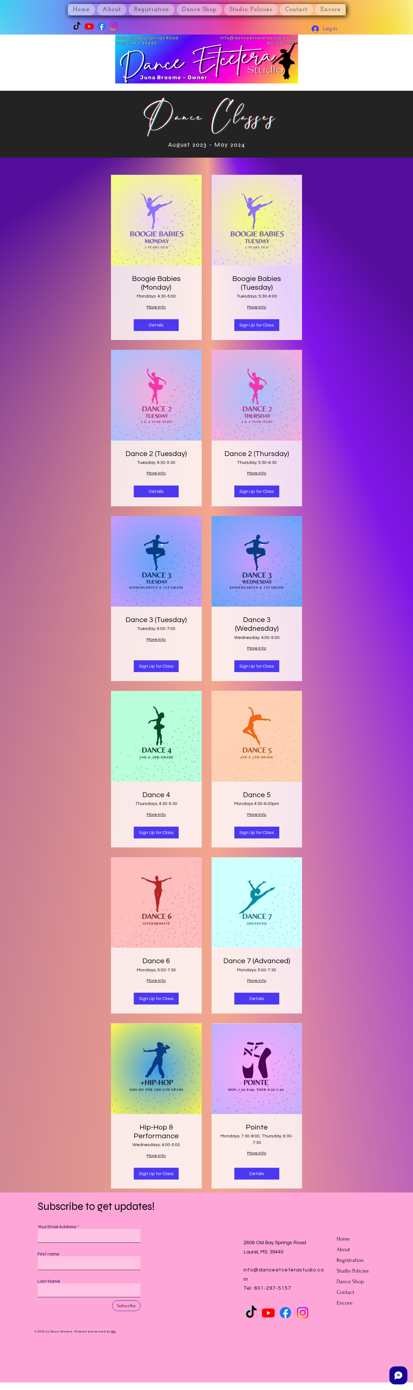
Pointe (257, 1127)
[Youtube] (89, 26)
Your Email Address (57, 1227)
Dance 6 (156, 961)
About (343, 1249)
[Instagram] (114, 26)
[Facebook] (101, 26)
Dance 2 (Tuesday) (156, 453)
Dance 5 (257, 795)
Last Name (49, 1281)
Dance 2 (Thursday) (256, 453)
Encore (345, 1303)
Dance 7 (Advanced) (256, 961)
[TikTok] (77, 26)
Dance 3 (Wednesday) (257, 624)
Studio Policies (353, 1271)
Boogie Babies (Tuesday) (256, 283)
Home (343, 1239)
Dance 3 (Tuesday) (156, 619)
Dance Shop (350, 1281)
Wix (113, 1331)
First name (48, 1254)
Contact (345, 1292)
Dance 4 (156, 795)
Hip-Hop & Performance (156, 1132)
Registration (350, 1260)
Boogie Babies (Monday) (156, 283)
